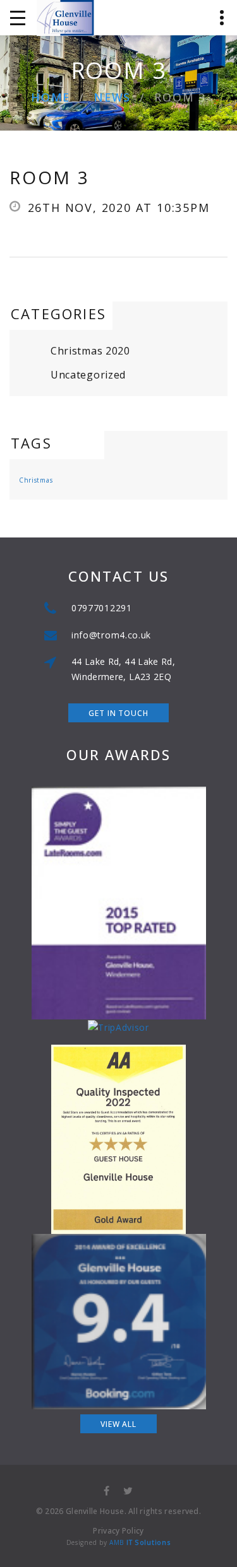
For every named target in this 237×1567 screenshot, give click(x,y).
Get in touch (118, 713)
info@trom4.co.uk (111, 635)
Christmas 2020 (90, 351)
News (112, 97)
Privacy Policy (118, 1530)
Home (50, 97)
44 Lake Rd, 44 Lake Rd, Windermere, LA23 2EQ (123, 669)
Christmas (35, 480)
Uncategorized (88, 375)
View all (118, 1424)
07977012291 (101, 608)
